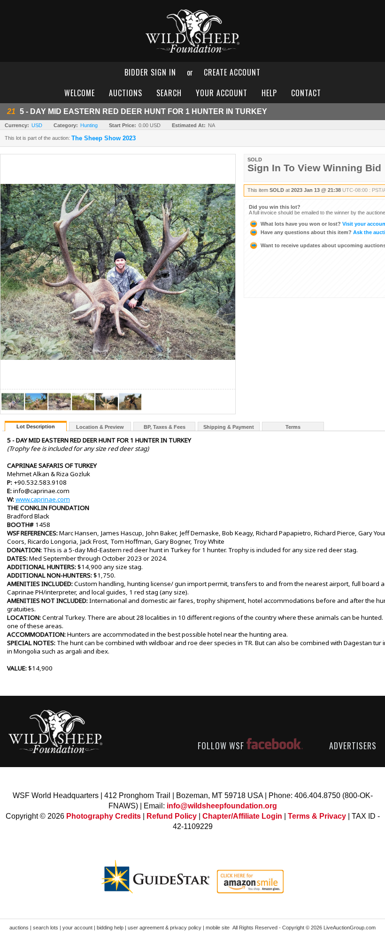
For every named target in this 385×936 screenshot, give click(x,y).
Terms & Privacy (317, 816)
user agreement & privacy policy (164, 927)
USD (36, 125)
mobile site (218, 927)
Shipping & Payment (228, 427)
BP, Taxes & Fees (164, 427)
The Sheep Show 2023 (103, 138)
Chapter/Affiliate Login (242, 816)
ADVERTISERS (353, 745)
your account (221, 93)
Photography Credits (103, 816)
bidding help (110, 927)
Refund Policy (171, 816)
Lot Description (35, 426)
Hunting (89, 125)
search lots (45, 927)
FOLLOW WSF (222, 745)
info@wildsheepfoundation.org (222, 806)
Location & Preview (100, 427)
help (269, 93)
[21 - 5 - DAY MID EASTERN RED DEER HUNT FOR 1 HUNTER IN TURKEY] (12, 411)
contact (306, 93)
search (169, 93)
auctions (125, 93)
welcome (79, 93)
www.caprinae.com (42, 499)
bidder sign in (150, 72)
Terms (292, 427)
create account (232, 72)
